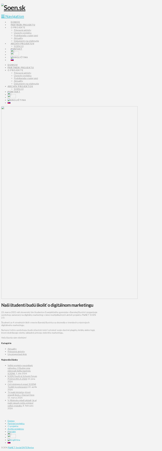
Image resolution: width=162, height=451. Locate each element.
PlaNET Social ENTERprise (21, 447)
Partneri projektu (16, 423)
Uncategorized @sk (17, 354)
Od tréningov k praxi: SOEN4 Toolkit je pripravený (22, 385)
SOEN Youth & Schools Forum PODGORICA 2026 (22, 377)
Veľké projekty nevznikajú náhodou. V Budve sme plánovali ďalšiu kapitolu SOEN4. (20, 369)
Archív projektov (16, 428)
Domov (11, 420)
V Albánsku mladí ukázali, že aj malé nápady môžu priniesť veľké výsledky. (22, 403)
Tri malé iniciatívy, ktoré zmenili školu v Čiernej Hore (21, 393)
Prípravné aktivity (16, 351)
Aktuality (12, 348)
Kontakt (12, 431)
